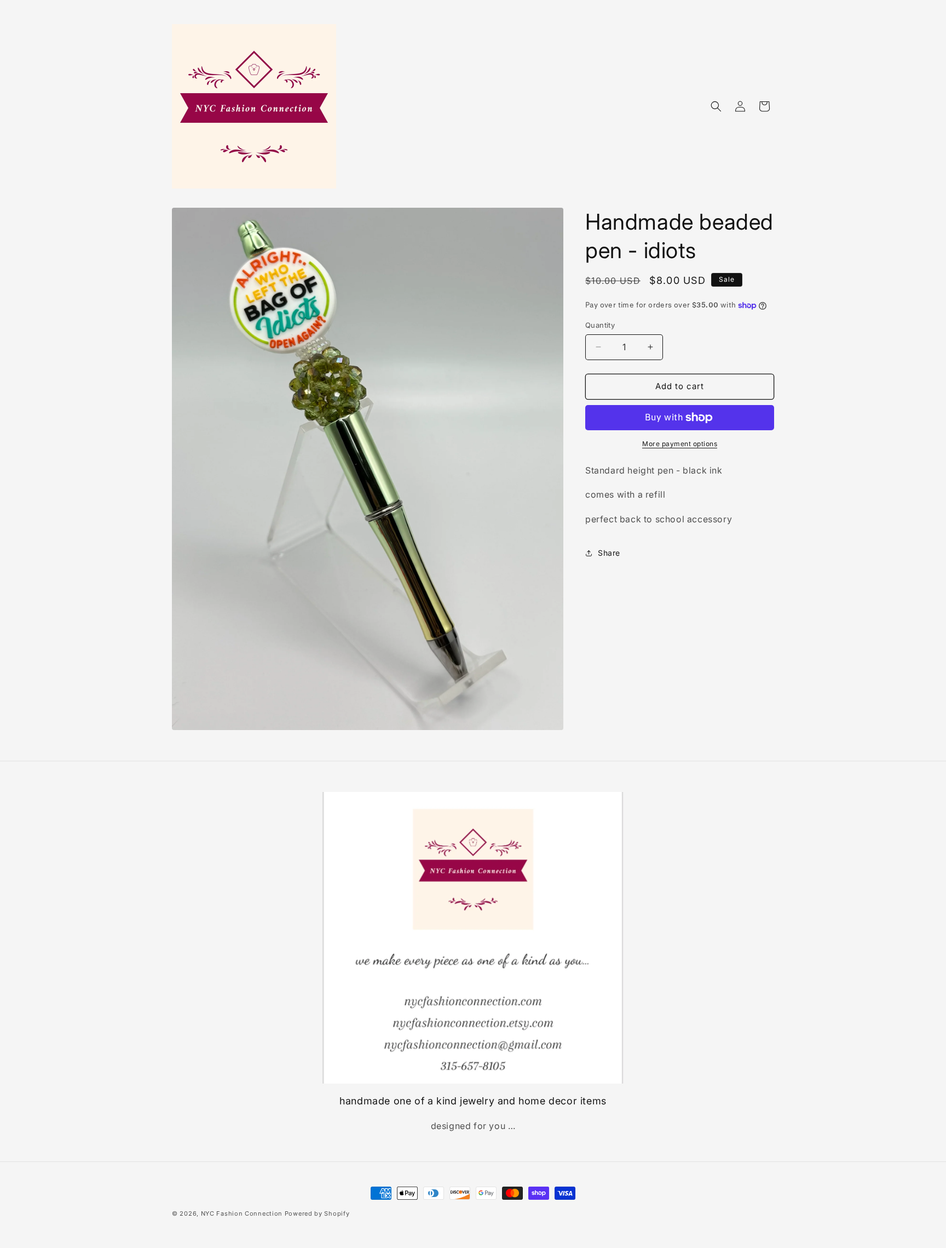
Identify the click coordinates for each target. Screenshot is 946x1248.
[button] (716, 106)
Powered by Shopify (317, 1213)
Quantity (600, 325)
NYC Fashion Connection (243, 1213)
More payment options (679, 444)
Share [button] (609, 552)
